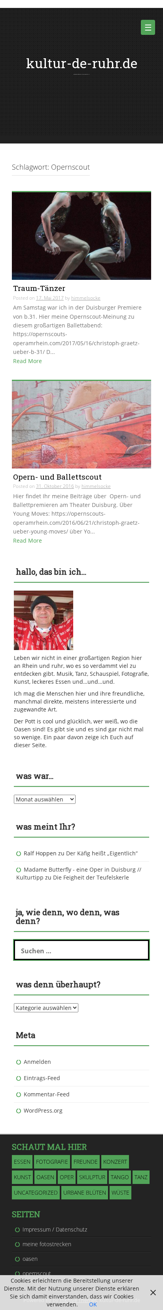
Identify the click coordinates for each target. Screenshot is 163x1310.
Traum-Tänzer (39, 288)
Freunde (86, 1161)
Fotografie (52, 1161)
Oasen (45, 1177)
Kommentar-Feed (47, 1094)
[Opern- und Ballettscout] (81, 424)
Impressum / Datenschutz (55, 1229)
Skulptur (92, 1177)
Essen (22, 1161)
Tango (120, 1177)
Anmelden (37, 1061)
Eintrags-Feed (42, 1078)
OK (93, 1304)
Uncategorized (36, 1192)
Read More (27, 361)
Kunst (22, 1177)
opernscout (37, 1273)
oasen (30, 1258)
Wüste (120, 1192)
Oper (67, 1177)
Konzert (115, 1161)
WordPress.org (43, 1110)
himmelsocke (85, 298)
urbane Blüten (84, 1192)
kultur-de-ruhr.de (81, 63)
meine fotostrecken (47, 1244)
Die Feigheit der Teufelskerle (91, 877)
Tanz (141, 1177)
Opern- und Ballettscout (57, 477)
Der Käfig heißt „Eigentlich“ (102, 853)
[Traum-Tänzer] (81, 235)
